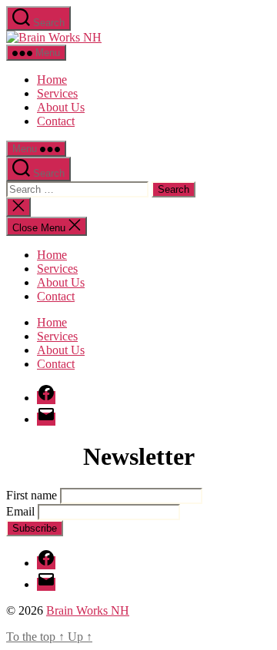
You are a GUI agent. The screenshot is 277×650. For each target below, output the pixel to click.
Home (52, 79)
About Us (61, 107)
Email (20, 511)
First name (31, 495)
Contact (56, 121)
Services (57, 93)
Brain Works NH (87, 610)
